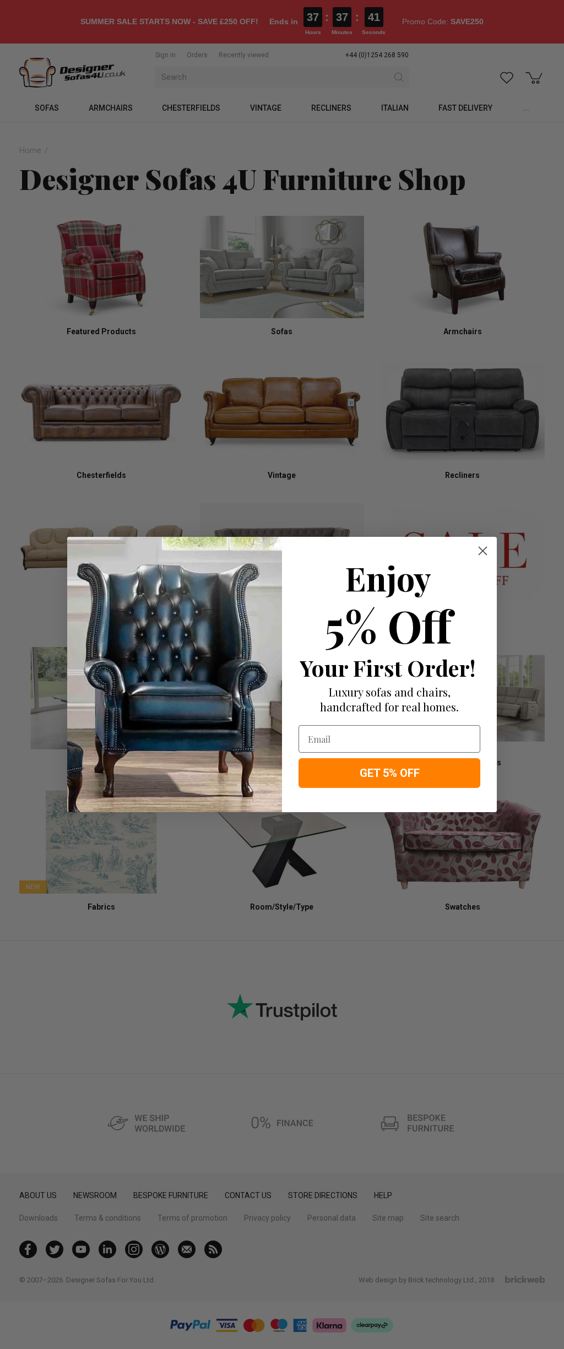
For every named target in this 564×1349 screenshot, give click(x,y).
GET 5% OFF (390, 773)
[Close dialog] (482, 551)
